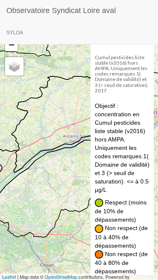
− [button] (11, 44)
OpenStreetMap (61, 276)
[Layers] (14, 66)
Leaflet (9, 276)
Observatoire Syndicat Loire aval (61, 10)
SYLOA (14, 33)
